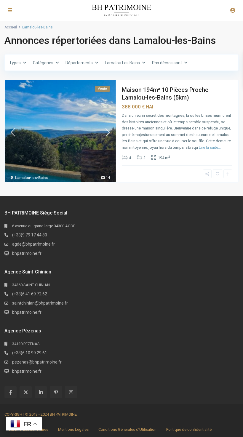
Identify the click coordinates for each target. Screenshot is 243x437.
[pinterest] (56, 392)
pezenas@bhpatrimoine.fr (37, 362)
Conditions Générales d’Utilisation (127, 429)
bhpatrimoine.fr (26, 253)
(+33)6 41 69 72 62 (29, 294)
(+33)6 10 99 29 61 (29, 352)
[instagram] (71, 392)
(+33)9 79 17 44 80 (29, 235)
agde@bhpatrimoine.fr (33, 244)
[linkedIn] (41, 392)
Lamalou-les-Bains (31, 177)
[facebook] (10, 392)
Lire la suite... (210, 147)
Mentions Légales (73, 429)
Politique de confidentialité (189, 429)
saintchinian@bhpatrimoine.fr (40, 303)
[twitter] (26, 392)
